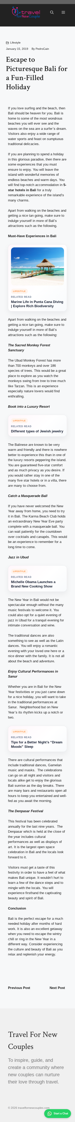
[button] (52, 13)
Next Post (57, 988)
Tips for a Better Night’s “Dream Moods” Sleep (36, 744)
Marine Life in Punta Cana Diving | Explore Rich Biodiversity (37, 304)
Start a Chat (61, 1113)
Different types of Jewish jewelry (37, 431)
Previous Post (19, 988)
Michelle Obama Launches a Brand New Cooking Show (33, 584)
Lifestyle (15, 42)
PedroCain (42, 48)
